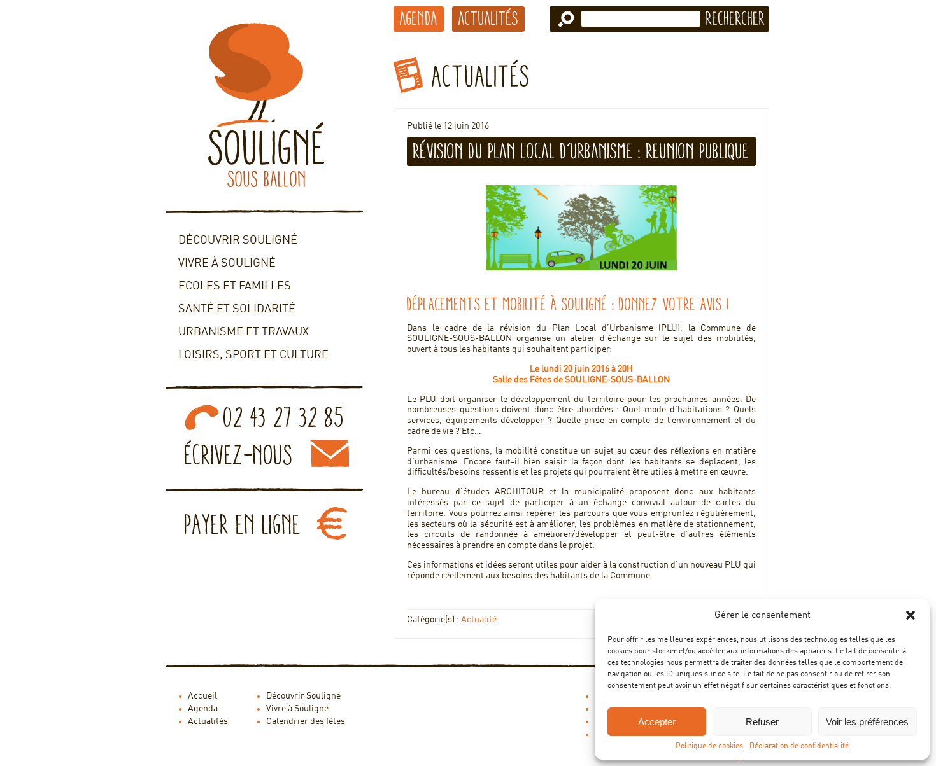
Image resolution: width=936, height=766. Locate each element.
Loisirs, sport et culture (253, 355)
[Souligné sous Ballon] (264, 105)
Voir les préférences (867, 721)
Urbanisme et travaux (243, 332)
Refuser (762, 721)
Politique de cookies (709, 746)
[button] (910, 615)
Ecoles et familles (234, 286)
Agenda (418, 18)
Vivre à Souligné (227, 263)
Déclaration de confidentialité (799, 746)
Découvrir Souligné (237, 240)
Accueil (202, 696)
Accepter (657, 721)
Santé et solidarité (236, 309)
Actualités (488, 18)
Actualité (479, 619)
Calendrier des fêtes (305, 721)
